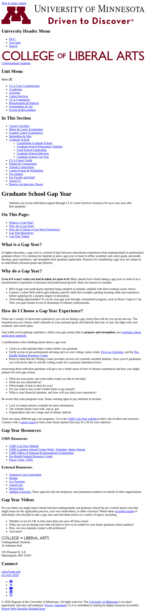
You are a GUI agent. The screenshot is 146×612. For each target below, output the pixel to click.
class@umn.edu (11, 571)
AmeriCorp (16, 485)
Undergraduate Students (16, 63)
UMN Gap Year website (83, 418)
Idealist (13, 478)
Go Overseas (17, 481)
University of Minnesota (103, 601)
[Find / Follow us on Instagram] (11, 595)
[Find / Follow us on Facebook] (11, 581)
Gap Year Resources (21, 233)
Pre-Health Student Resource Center (31, 456)
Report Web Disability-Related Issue (23, 608)
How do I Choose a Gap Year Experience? (34, 229)
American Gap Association (25, 474)
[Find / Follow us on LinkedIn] (11, 592)
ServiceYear (16, 488)
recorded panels (124, 511)
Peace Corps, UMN (21, 459)
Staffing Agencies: (20, 491)
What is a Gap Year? (21, 222)
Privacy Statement (56, 605)
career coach (28, 422)
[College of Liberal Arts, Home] (73, 59)
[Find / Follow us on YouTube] (11, 588)
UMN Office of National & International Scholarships (41, 453)
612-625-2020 (10, 575)
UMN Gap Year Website (24, 446)
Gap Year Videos (19, 236)
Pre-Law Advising (112, 352)
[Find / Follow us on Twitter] (11, 585)
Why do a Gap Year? (21, 226)
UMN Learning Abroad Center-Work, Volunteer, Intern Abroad (47, 449)
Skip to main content (14, 3)
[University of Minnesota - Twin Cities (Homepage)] (73, 23)
